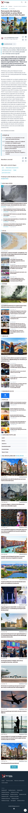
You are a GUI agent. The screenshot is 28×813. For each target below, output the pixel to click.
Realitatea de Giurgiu (5, 800)
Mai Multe (14, 767)
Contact (3, 780)
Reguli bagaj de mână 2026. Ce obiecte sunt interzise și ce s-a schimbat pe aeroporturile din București (13, 608)
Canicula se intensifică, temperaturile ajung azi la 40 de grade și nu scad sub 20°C (14, 224)
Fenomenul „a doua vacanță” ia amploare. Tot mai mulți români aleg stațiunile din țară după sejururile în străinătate (14, 254)
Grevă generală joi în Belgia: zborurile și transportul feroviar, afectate (12, 661)
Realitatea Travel (13, 37)
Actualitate (3, 206)
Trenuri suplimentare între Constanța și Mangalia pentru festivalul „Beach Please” (17, 280)
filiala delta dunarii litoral (12, 167)
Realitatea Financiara (5, 792)
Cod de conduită (5, 782)
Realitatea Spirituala (14, 794)
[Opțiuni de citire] (25, 810)
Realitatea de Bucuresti (6, 798)
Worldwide (10, 6)
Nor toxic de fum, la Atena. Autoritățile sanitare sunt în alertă (17, 332)
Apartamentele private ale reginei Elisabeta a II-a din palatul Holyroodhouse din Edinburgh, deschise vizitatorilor (14, 635)
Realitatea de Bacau (21, 800)
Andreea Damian (23, 477)
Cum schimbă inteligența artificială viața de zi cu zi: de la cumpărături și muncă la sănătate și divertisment (15, 147)
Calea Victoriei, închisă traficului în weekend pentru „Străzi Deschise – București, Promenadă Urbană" (18, 385)
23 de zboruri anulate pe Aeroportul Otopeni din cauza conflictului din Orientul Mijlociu (13, 686)
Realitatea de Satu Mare (14, 796)
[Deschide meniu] (25, 2)
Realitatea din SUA (22, 794)
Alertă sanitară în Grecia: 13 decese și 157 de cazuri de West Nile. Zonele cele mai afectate (14, 209)
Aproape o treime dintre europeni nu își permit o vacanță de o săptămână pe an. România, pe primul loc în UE (14, 359)
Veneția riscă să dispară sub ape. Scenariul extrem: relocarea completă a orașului (15, 152)
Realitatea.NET (4, 790)
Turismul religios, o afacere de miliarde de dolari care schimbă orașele (15, 142)
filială (14, 170)
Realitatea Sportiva (11, 790)
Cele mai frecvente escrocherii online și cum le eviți (18, 371)
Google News (4, 178)
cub (3, 167)
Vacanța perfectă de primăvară (10, 763)
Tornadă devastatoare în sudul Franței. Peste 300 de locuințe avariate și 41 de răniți (13, 306)
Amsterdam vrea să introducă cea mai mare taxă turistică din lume (14, 138)
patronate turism (6, 172)
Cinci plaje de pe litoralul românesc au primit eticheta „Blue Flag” (17, 261)
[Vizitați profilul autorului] (2, 38)
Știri (6, 6)
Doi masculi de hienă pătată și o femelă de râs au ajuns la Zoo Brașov (18, 423)
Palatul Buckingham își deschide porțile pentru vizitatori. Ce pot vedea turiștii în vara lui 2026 (18, 312)
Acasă (3, 6)
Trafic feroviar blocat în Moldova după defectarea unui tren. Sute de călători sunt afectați (18, 267)
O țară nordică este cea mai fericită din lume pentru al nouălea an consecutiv (13, 582)
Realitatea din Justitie (15, 792)
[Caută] (21, 2)
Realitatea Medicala (5, 794)
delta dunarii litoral (6, 170)
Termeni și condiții (9, 780)
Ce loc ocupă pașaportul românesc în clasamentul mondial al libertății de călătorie (18, 366)
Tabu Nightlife (13, 800)
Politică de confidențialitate (19, 780)
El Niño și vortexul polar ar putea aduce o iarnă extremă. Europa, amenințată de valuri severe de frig (14, 205)
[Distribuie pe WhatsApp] (23, 40)
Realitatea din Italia (15, 798)
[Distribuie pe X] (26, 40)
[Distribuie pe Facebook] (26, 37)
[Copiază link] (23, 37)
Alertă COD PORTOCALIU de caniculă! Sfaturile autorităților (18, 416)
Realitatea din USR (5, 796)
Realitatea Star (19, 790)
